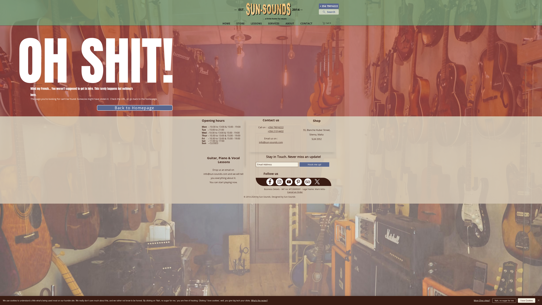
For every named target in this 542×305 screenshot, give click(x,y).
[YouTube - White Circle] (288, 181)
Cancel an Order (295, 192)
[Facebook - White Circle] (270, 181)
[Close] (538, 300)
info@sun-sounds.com (271, 142)
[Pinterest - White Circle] (298, 181)
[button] (329, 23)
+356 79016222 (276, 127)
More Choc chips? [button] (482, 300)
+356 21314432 (276, 131)
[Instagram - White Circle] (279, 181)
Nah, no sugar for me (504, 300)
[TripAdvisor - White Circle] (307, 181)
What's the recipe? (259, 300)
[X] (317, 181)
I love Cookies (526, 300)
